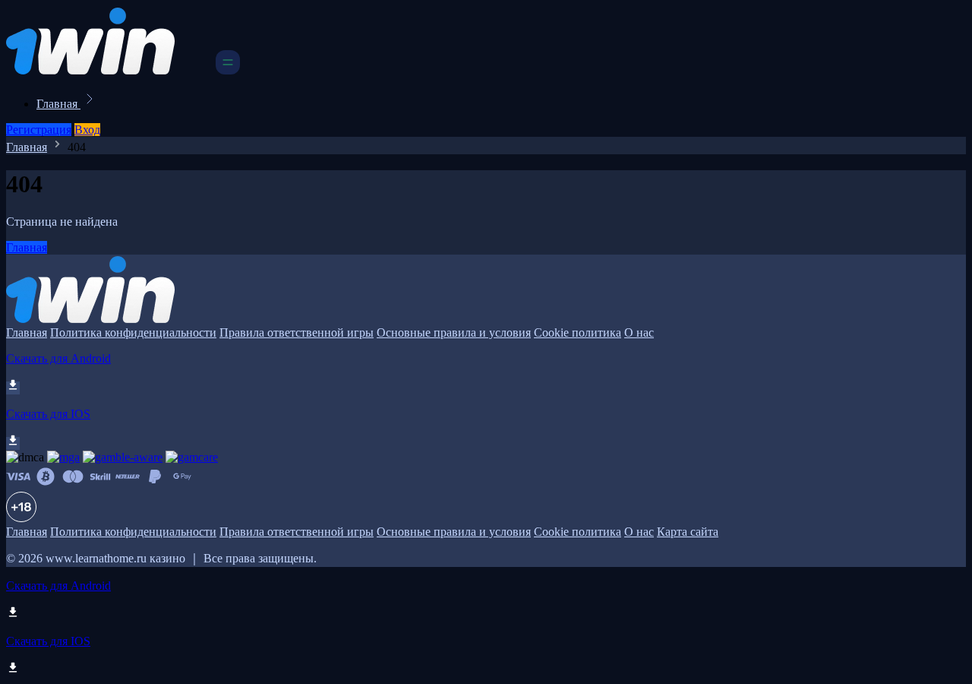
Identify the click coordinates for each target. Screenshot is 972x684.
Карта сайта (687, 531)
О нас (639, 332)
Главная (58, 103)
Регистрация (38, 129)
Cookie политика (577, 332)
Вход (87, 129)
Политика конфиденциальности (133, 332)
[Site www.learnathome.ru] (109, 70)
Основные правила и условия (454, 332)
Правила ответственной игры (296, 332)
